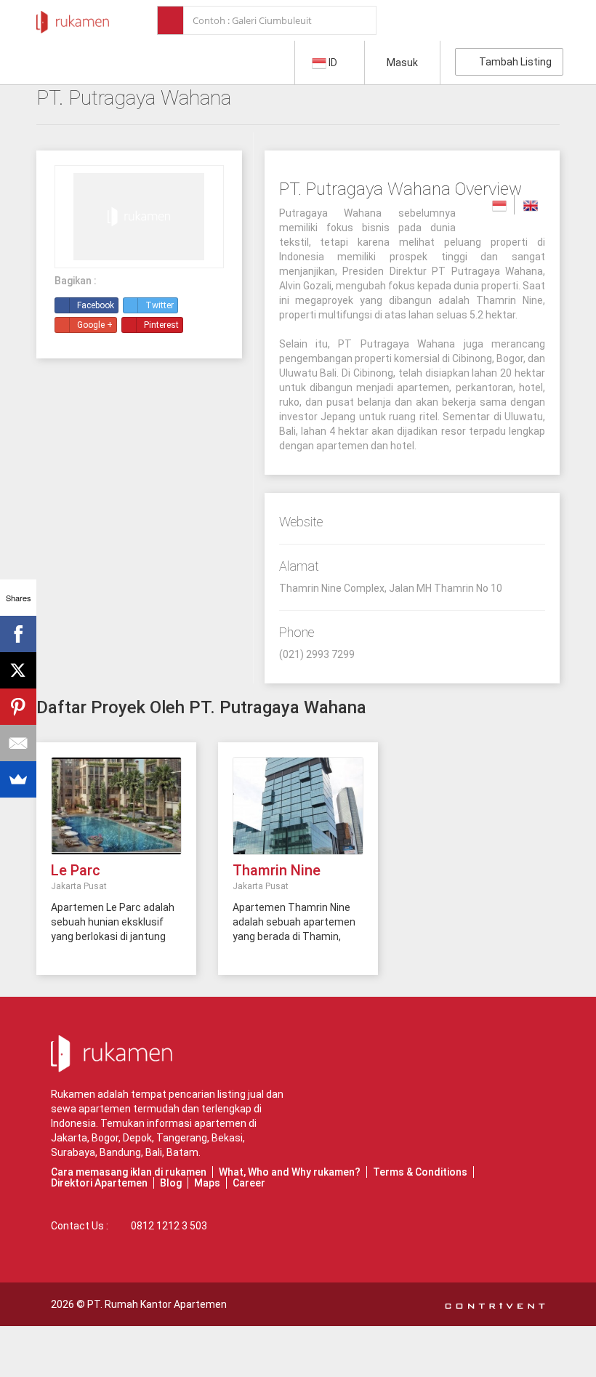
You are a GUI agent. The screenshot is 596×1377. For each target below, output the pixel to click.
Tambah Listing (513, 62)
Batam (182, 1152)
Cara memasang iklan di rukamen (128, 1172)
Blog (171, 1183)
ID (332, 62)
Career (249, 1183)
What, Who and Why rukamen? (290, 1172)
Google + (95, 325)
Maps (207, 1183)
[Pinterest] (18, 706)
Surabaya (73, 1152)
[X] (18, 670)
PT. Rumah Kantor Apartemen (157, 1304)
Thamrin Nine (277, 870)
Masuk (402, 62)
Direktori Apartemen (99, 1183)
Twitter (159, 305)
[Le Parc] (116, 805)
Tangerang (181, 1138)
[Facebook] (18, 634)
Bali (153, 1152)
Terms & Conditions (420, 1172)
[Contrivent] (495, 1304)
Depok (137, 1138)
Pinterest (161, 325)
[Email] (18, 743)
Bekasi (227, 1138)
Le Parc (75, 870)
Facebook (95, 305)
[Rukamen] (72, 18)
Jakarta (69, 1138)
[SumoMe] (18, 779)
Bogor (105, 1138)
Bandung (120, 1152)
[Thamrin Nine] (298, 805)
